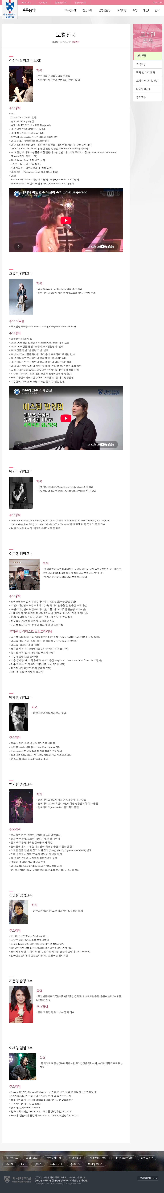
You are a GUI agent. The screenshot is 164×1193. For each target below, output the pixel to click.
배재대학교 (26, 2)
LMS (23, 1164)
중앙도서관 (147, 1157)
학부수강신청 (53, 1157)
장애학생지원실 (98, 1157)
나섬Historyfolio (124, 1157)
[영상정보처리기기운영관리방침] (71, 1180)
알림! (146, 10)
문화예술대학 (60, 2)
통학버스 (75, 1164)
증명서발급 (75, 1157)
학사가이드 (12, 1157)
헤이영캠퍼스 (95, 1164)
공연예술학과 (80, 2)
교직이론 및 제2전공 (147, 80)
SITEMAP (157, 2)
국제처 (9, 1164)
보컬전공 (141, 55)
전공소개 (87, 10)
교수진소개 (70, 10)
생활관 (38, 1164)
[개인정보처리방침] (45, 1180)
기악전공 (141, 64)
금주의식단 (56, 1164)
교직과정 (122, 10)
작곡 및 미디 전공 (145, 72)
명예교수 (141, 97)
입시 (157, 10)
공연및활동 (105, 10)
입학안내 (43, 2)
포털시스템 (32, 1157)
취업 (135, 10)
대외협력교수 (143, 89)
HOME (55, 42)
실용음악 (28, 10)
